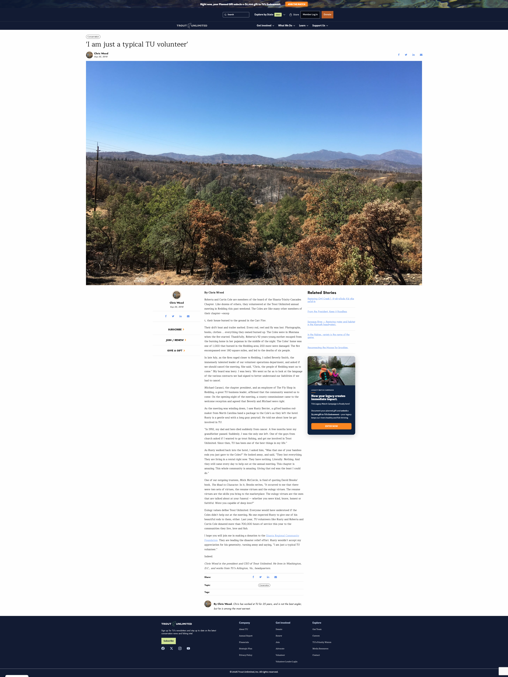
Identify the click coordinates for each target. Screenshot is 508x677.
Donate (327, 15)
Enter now (331, 426)
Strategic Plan (245, 648)
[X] (171, 648)
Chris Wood (101, 53)
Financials (244, 642)
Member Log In (310, 15)
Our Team (316, 629)
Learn (302, 25)
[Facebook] (163, 648)
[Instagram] (180, 648)
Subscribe (175, 329)
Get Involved (264, 25)
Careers (316, 635)
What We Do (285, 25)
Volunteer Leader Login (286, 661)
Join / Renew (175, 340)
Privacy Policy (245, 655)
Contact (316, 655)
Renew (279, 635)
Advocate (280, 648)
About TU (243, 629)
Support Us (318, 25)
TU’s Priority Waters (321, 642)
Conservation (93, 36)
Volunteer (280, 655)
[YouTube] (188, 648)
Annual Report (246, 635)
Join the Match (296, 4)
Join (278, 642)
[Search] (225, 15)
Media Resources (320, 648)
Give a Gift (174, 350)
